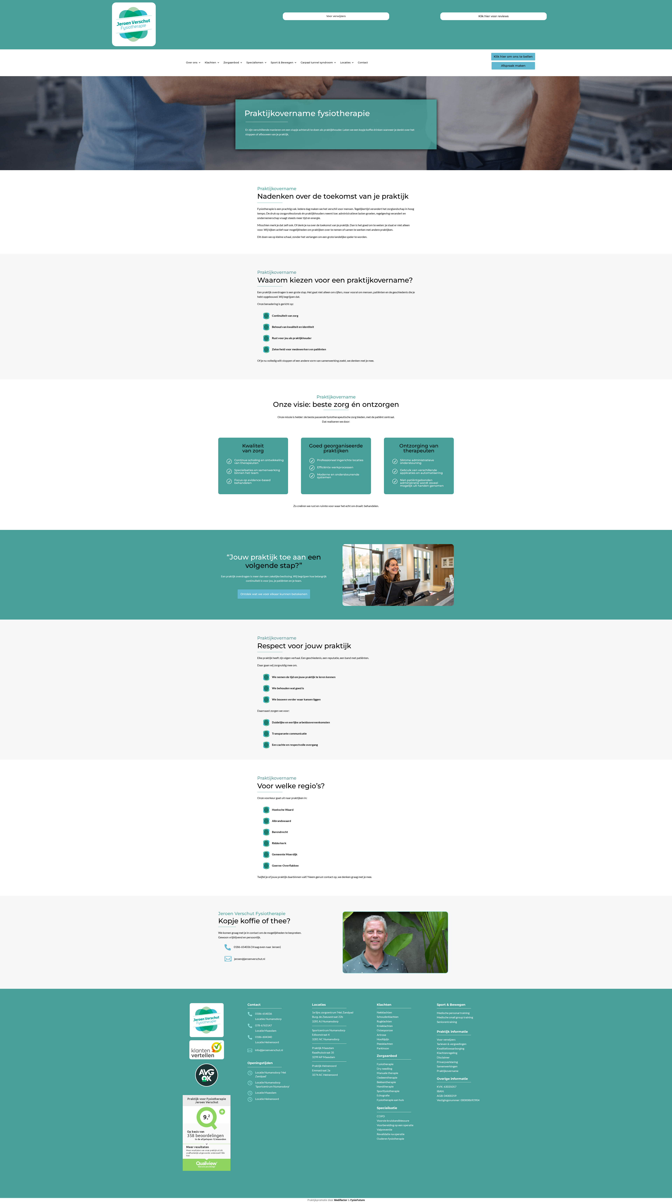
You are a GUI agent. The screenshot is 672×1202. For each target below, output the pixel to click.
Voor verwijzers (446, 1039)
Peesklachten (385, 1043)
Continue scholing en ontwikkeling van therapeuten (259, 461)
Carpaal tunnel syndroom (317, 62)
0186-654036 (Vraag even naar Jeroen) (257, 947)
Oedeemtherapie (387, 1077)
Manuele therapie (387, 1073)
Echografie (383, 1095)
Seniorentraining (447, 1021)
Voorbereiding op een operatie (395, 1125)
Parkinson (383, 1048)
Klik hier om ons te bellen (513, 56)
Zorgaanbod (231, 62)
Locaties (345, 62)
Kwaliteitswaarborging (450, 1048)
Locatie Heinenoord (267, 1098)
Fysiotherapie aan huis (390, 1100)
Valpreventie (384, 1129)
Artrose (381, 1034)
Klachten (210, 62)
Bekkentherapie (386, 1082)
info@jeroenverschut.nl (269, 1050)
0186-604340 (263, 1036)
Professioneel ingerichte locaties (340, 460)
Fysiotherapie (385, 1064)
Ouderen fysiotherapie (390, 1138)
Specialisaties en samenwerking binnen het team (257, 471)
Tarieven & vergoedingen (451, 1043)
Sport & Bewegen (282, 62)
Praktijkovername (447, 1070)
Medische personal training (453, 1013)
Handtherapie (385, 1086)
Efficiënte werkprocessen (335, 467)
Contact (363, 62)
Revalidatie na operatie (390, 1134)
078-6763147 (263, 1025)
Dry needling (384, 1068)
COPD (381, 1116)
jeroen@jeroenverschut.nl (249, 958)
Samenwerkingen (447, 1066)
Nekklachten (384, 1012)
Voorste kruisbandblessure (393, 1120)
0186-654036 (263, 1013)
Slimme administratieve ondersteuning (417, 461)
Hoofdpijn (383, 1039)
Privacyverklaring (447, 1062)
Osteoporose (385, 1030)
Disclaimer (443, 1057)
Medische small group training (455, 1017)
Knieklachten (385, 1025)
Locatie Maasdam (265, 1092)
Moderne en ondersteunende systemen (338, 476)
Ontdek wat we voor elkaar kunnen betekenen (273, 594)
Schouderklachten (387, 1016)
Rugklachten (384, 1021)
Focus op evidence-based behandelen (252, 481)
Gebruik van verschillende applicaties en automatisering (421, 471)
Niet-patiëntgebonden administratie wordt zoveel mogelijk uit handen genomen (422, 482)
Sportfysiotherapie (388, 1091)
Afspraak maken (513, 65)
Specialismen (254, 62)
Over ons (191, 62)
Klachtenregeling (447, 1052)
